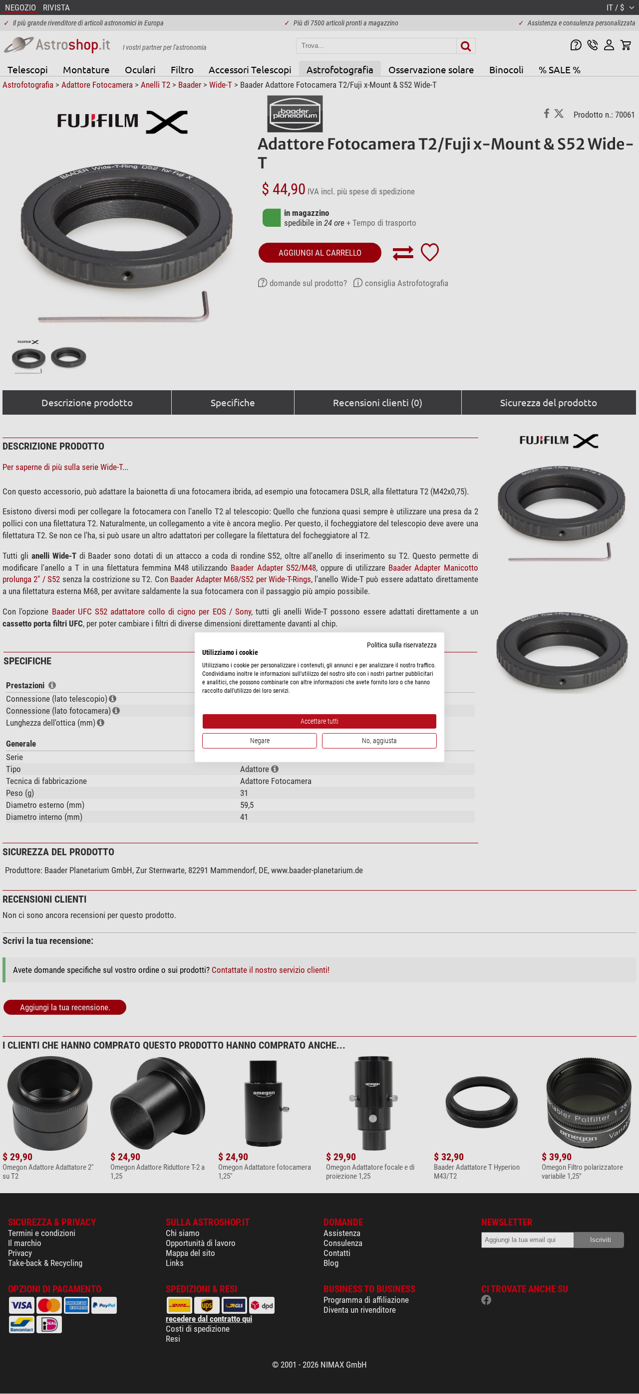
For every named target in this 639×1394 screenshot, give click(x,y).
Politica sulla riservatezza (402, 644)
